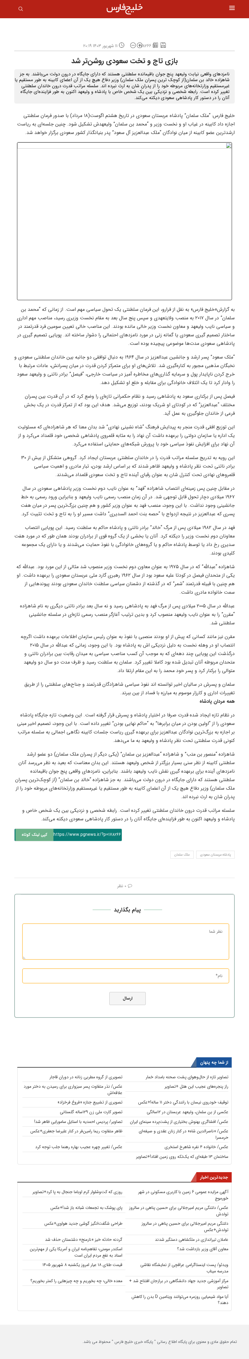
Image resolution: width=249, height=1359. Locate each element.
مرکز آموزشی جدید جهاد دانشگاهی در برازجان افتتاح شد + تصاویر (178, 1284)
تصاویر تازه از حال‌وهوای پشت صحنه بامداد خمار (187, 1077)
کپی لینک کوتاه (34, 835)
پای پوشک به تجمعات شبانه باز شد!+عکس (86, 1207)
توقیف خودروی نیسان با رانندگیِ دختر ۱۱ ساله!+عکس (183, 1102)
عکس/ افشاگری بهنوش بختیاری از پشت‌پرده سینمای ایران (179, 1121)
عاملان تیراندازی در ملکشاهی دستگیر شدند (191, 1239)
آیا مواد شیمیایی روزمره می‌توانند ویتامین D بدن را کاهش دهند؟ (179, 1299)
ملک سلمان (182, 854)
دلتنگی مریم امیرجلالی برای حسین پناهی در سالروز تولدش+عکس (185, 1226)
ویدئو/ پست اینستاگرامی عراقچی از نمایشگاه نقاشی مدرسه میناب (184, 1268)
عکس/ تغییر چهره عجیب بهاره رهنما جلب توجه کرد (78, 1147)
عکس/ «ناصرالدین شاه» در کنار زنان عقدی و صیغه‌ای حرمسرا (183, 1134)
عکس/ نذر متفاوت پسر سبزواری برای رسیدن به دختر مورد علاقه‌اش (73, 1089)
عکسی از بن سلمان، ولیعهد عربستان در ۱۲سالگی (187, 1112)
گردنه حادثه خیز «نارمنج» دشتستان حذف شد (83, 1239)
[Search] (21, 10)
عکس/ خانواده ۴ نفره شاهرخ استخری (196, 1147)
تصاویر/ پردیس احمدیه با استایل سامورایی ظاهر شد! (78, 1121)
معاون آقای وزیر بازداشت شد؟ (202, 1249)
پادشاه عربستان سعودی (215, 854)
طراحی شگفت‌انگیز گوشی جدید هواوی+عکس (83, 1223)
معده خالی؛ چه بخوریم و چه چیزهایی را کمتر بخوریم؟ (76, 1281)
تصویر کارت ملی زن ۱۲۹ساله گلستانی (91, 1112)
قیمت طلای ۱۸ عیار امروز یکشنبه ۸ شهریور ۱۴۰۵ (82, 1264)
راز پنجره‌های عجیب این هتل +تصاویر (196, 1086)
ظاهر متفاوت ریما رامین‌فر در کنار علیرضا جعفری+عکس (76, 1131)
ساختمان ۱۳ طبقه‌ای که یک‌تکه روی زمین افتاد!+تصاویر (182, 1156)
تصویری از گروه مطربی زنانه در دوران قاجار (85, 1077)
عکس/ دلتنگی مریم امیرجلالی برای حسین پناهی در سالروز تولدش (178, 1210)
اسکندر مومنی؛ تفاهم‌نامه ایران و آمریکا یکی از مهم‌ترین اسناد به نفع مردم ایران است (76, 1252)
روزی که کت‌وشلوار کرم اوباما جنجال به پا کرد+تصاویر (77, 1192)
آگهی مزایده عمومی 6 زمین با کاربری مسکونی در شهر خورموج (183, 1195)
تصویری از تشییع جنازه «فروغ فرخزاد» (89, 1102)
